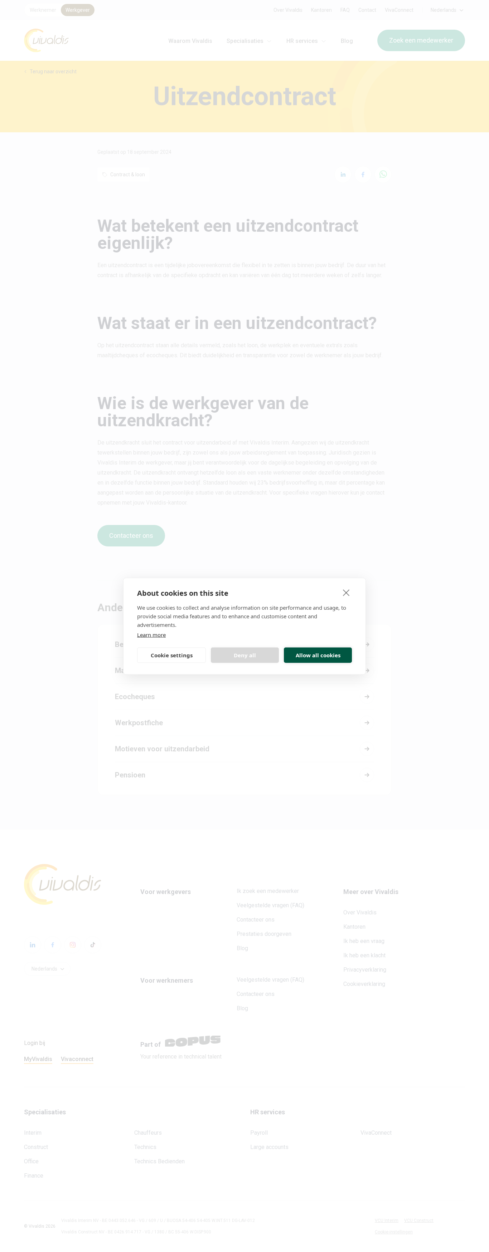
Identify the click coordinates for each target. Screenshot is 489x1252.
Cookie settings (172, 655)
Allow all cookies (318, 655)
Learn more (151, 634)
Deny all (245, 655)
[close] (346, 592)
